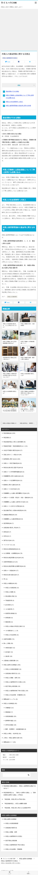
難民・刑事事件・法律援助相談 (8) (15, 729)
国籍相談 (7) (9, 712)
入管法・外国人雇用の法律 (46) (13, 738)
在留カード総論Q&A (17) (11, 570)
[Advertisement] (19, 29)
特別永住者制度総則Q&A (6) (12, 549)
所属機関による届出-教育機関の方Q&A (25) (17, 493)
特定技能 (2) (7, 437)
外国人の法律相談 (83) (10, 703)
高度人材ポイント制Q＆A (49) (12, 454)
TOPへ (28, 873)
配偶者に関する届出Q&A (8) (12, 484)
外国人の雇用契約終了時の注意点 (15, 845)
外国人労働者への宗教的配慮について (27, 342)
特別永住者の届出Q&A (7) (11, 575)
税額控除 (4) (9, 622)
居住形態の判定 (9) (11, 596)
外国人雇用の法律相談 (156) (12, 665)
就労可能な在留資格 (11, 840)
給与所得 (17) (9, 605)
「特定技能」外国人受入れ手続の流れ (14, 799)
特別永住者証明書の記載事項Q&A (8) (15, 566)
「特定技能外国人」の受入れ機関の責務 (15, 803)
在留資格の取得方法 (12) (12, 673)
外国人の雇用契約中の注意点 (10, 58)
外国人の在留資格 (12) (12, 587)
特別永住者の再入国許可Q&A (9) (13, 467)
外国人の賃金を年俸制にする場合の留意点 (11, 423)
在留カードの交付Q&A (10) (12, 489)
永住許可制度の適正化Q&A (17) (13, 450)
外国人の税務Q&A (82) (10, 583)
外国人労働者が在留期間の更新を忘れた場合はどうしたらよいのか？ (27, 393)
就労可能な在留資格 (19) (12, 686)
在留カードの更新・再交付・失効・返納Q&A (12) (18, 497)
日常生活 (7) (7, 536)
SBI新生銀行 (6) (10, 647)
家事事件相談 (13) (10, 720)
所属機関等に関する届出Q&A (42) (14, 476)
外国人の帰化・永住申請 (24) (12, 733)
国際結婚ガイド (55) (10, 742)
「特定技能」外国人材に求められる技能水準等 (17, 808)
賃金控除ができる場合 (12, 91)
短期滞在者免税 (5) (11, 613)
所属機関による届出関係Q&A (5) (13, 519)
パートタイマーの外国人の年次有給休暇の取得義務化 (10, 409)
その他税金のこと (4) (11, 630)
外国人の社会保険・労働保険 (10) (15, 695)
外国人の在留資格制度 (11, 823)
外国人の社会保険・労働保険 (13, 849)
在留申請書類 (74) (9, 639)
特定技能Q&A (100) (9, 433)
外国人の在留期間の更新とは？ (10, 392)
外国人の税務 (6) (10, 592)
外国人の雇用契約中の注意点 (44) (15, 682)
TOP (9, 858)
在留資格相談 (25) (10, 716)
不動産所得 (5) (9, 600)
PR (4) (5, 579)
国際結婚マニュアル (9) (11, 699)
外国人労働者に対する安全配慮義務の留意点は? (10, 342)
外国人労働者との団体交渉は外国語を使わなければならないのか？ (10, 375)
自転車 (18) (8, 656)
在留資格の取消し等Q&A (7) (12, 527)
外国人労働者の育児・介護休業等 (27, 324)
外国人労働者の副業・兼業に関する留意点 (27, 358)
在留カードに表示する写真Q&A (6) (14, 506)
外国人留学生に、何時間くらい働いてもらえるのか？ (27, 409)
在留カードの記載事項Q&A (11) (13, 480)
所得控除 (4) (9, 617)
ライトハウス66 (9, 2)
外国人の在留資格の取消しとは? (27, 374)
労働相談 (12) (9, 707)
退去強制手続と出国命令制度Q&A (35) (15, 510)
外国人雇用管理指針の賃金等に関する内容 (18, 105)
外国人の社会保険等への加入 (14, 101)
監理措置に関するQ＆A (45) (12, 459)
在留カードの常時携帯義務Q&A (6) (14, 472)
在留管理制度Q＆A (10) (11, 562)
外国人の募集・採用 (11, 832)
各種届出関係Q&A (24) (10, 514)
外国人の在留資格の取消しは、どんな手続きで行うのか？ (10, 325)
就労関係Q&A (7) (9, 523)
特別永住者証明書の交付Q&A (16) (14, 557)
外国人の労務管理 (12, 296)
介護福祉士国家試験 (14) (11, 660)
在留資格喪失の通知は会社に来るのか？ (10, 358)
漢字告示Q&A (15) (9, 540)
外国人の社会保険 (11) (12, 635)
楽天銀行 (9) (9, 652)
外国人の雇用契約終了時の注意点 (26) (16, 690)
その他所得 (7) (9, 609)
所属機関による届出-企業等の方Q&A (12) (16, 502)
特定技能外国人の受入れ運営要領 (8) (15, 442)
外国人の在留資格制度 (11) (13, 669)
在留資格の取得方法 (11, 827)
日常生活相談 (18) (10, 725)
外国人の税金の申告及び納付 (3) (15, 626)
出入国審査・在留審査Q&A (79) (13, 553)
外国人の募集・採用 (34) (12, 677)
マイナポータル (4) (9, 545)
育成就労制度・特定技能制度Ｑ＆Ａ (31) (16, 446)
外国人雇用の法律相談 (10, 819)
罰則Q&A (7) (7, 532)
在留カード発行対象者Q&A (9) (13, 463)
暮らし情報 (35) (8, 643)
